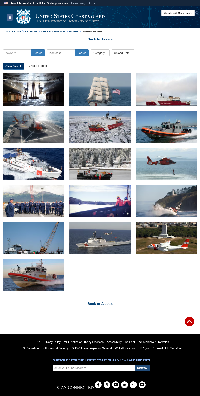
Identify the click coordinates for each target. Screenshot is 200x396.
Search (38, 53)
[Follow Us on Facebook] (98, 385)
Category (99, 53)
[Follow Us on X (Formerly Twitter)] (107, 385)
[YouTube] (115, 385)
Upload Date (122, 53)
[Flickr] (142, 385)
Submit (142, 368)
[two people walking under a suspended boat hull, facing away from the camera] (33, 89)
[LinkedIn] (124, 385)
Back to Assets (100, 39)
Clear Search (13, 66)
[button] (85, 3)
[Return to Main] (189, 324)
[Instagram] (133, 385)
